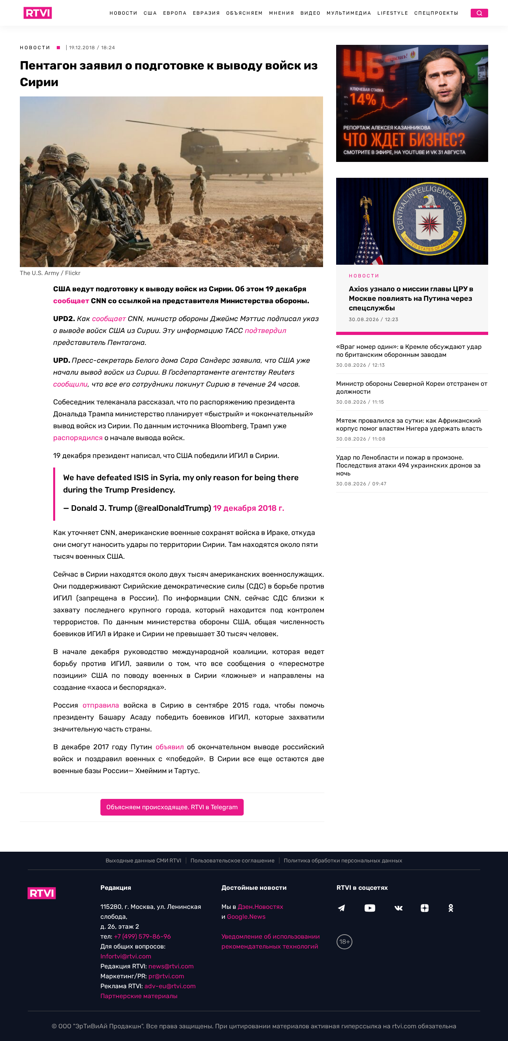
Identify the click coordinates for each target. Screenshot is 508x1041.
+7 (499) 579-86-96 (142, 936)
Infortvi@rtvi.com (125, 956)
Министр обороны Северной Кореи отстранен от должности (411, 387)
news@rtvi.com (171, 966)
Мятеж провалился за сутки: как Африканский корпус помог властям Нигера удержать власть (409, 424)
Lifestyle (392, 13)
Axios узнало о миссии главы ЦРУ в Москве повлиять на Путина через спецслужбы (411, 298)
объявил (170, 747)
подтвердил (265, 330)
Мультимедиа (349, 13)
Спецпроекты (436, 13)
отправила (101, 705)
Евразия (206, 13)
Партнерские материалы (138, 996)
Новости (124, 13)
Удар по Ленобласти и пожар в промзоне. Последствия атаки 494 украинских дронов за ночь (408, 465)
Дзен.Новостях (260, 906)
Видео (310, 13)
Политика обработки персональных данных (343, 860)
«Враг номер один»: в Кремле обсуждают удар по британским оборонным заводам (409, 350)
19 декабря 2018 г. (248, 508)
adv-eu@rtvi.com (170, 986)
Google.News (246, 916)
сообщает (71, 300)
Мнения (281, 13)
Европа (175, 13)
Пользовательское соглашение (232, 860)
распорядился (78, 437)
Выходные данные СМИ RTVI (143, 860)
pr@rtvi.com (166, 976)
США (150, 13)
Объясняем (244, 13)
